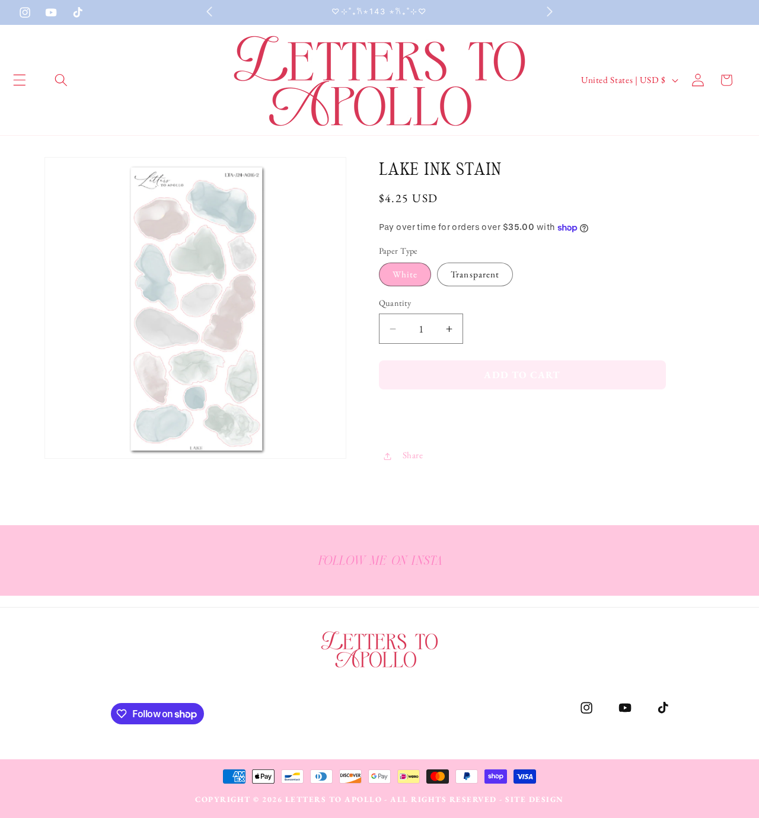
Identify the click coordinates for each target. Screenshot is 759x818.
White (405, 275)
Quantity (395, 303)
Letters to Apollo (333, 799)
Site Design (534, 799)
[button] (61, 80)
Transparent (475, 275)
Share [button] (413, 455)
